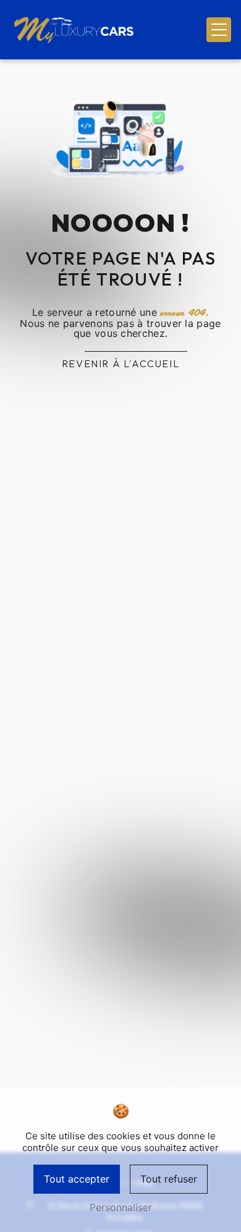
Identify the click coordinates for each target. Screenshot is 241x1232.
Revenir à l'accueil (120, 363)
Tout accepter (76, 1179)
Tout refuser (168, 1179)
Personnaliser (121, 1207)
